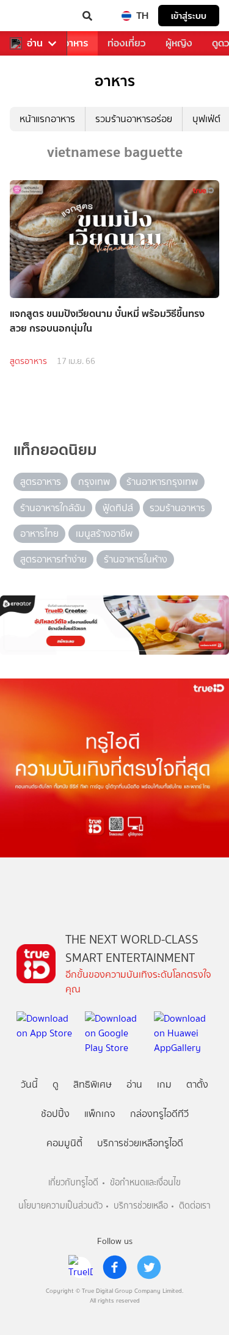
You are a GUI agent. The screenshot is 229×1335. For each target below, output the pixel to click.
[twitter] (149, 1267)
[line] (80, 1267)
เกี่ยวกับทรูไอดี (73, 1182)
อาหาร (76, 43)
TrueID (34, 16)
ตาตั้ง (197, 1084)
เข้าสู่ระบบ (188, 16)
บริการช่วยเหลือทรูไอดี (140, 1143)
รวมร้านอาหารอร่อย (133, 119)
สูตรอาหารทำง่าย (53, 559)
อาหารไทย (39, 533)
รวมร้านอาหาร (177, 508)
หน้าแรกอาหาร (47, 119)
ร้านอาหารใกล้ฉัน (52, 508)
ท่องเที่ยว (126, 43)
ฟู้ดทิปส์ (118, 508)
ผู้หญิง (178, 43)
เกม (164, 1084)
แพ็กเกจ (99, 1114)
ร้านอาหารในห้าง (135, 559)
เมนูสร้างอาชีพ (104, 533)
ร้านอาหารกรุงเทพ (162, 482)
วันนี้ (29, 1084)
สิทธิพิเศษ (92, 1084)
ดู (56, 1084)
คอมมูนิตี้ (64, 1143)
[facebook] (115, 1267)
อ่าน (35, 43)
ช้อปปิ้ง (55, 1114)
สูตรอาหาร (28, 361)
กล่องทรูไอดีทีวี (159, 1114)
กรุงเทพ (94, 482)
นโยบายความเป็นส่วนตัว (60, 1205)
